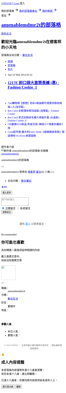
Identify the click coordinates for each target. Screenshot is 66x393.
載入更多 (7, 192)
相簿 (10, 61)
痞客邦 (31, 172)
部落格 (11, 65)
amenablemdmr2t (10, 153)
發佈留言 (7, 212)
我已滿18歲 (8, 386)
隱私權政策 (57, 345)
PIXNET (14, 345)
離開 (18, 386)
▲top (4, 186)
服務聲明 (34, 348)
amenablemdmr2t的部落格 (31, 25)
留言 (38, 172)
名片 (10, 69)
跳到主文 (6, 33)
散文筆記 (26, 180)
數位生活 (27, 55)
